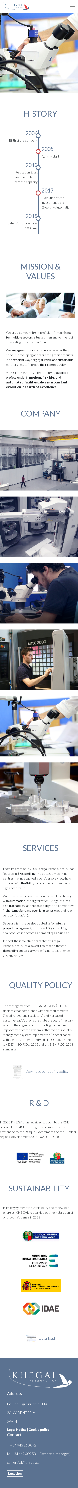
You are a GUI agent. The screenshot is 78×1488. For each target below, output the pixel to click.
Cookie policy (39, 1429)
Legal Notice (17, 1429)
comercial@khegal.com (24, 1462)
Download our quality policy (46, 1071)
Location (15, 1473)
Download (47, 1338)
